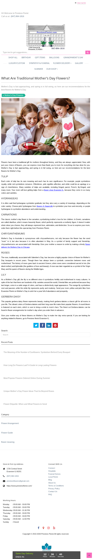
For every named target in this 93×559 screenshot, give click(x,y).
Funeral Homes (54, 474)
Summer (38, 69)
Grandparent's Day (73, 57)
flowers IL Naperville (45, 206)
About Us (52, 483)
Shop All (12, 57)
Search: (4, 331)
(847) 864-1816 (17, 16)
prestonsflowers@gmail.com (18, 481)
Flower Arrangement (10, 423)
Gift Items (40, 57)
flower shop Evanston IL (53, 190)
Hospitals (52, 471)
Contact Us (52, 491)
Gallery (79, 63)
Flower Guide (7, 433)
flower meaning (7, 442)
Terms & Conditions (56, 486)
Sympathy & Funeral (39, 63)
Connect (51, 468)
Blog (50, 480)
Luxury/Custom (17, 63)
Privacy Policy (54, 489)
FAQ (50, 494)
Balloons (54, 57)
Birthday (26, 57)
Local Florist (53, 477)
